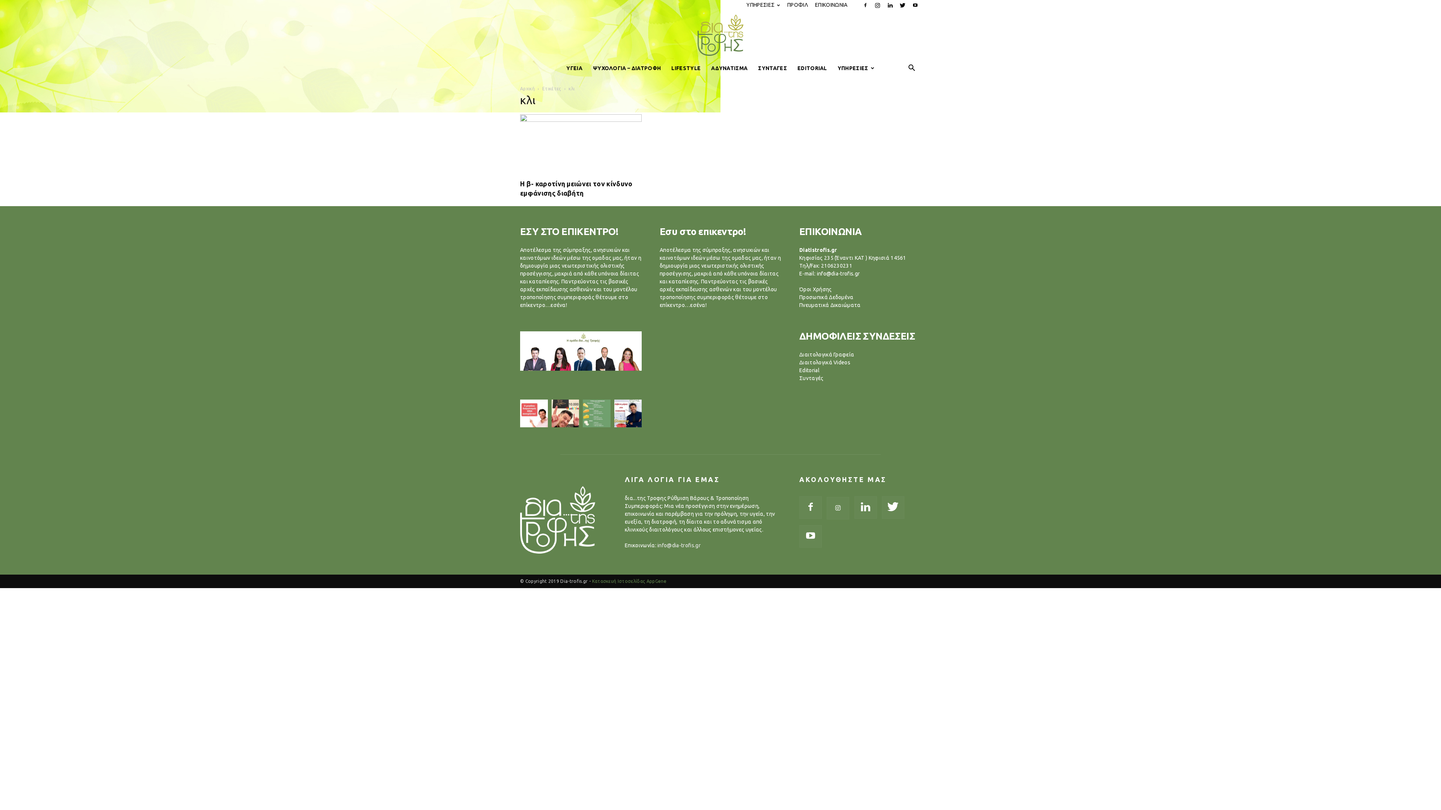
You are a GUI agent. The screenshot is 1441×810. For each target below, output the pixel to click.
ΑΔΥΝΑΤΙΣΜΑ (729, 68)
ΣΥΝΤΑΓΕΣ (772, 68)
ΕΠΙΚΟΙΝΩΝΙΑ (831, 5)
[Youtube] (915, 5)
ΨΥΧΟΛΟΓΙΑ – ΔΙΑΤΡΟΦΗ (627, 68)
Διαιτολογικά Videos (824, 362)
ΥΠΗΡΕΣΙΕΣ (760, 5)
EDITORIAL (812, 68)
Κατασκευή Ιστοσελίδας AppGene (629, 581)
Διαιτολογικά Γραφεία (826, 355)
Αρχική (527, 88)
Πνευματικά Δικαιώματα (830, 305)
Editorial (809, 370)
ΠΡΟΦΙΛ (797, 5)
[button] (912, 68)
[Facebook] (865, 5)
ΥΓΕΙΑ (574, 68)
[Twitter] (903, 5)
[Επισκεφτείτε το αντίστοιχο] (534, 413)
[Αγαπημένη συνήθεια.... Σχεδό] (597, 413)
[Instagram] (877, 5)
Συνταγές (811, 378)
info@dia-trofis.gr (679, 545)
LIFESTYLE (686, 68)
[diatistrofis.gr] (720, 35)
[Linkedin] (890, 5)
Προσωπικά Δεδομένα (826, 297)
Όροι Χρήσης (815, 289)
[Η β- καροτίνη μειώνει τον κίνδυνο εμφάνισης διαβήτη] (581, 144)
